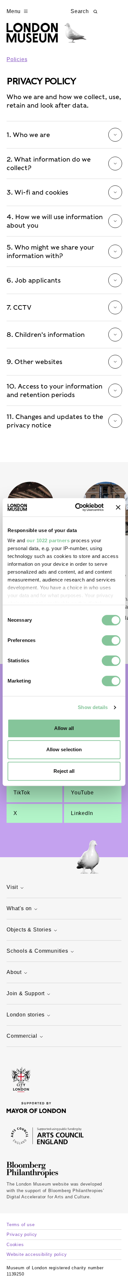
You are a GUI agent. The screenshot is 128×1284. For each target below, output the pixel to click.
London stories (26, 1014)
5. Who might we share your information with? (50, 251)
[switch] (111, 640)
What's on (19, 908)
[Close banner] (118, 507)
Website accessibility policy (37, 1254)
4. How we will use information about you (55, 221)
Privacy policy (22, 1234)
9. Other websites (34, 361)
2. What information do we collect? (49, 163)
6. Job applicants (34, 280)
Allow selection (64, 749)
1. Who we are (28, 134)
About (14, 972)
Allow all (64, 728)
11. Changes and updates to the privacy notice (55, 421)
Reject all (64, 771)
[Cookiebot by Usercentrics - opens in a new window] (78, 507)
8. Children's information (46, 334)
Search (80, 11)
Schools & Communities (37, 951)
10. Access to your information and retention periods (54, 390)
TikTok (21, 792)
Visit (12, 887)
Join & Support (26, 993)
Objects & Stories (29, 929)
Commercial (22, 1036)
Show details (93, 707)
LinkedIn (82, 813)
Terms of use (21, 1224)
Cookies (15, 1244)
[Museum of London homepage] (46, 36)
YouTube (82, 792)
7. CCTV (19, 307)
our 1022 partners (48, 540)
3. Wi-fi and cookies (37, 192)
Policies (17, 59)
